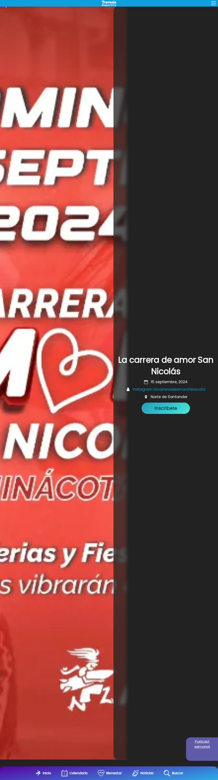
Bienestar (114, 773)
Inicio (47, 773)
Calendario (78, 773)
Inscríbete (165, 408)
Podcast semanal (202, 744)
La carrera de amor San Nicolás (165, 365)
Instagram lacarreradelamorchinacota (169, 389)
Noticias (146, 773)
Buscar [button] (177, 773)
